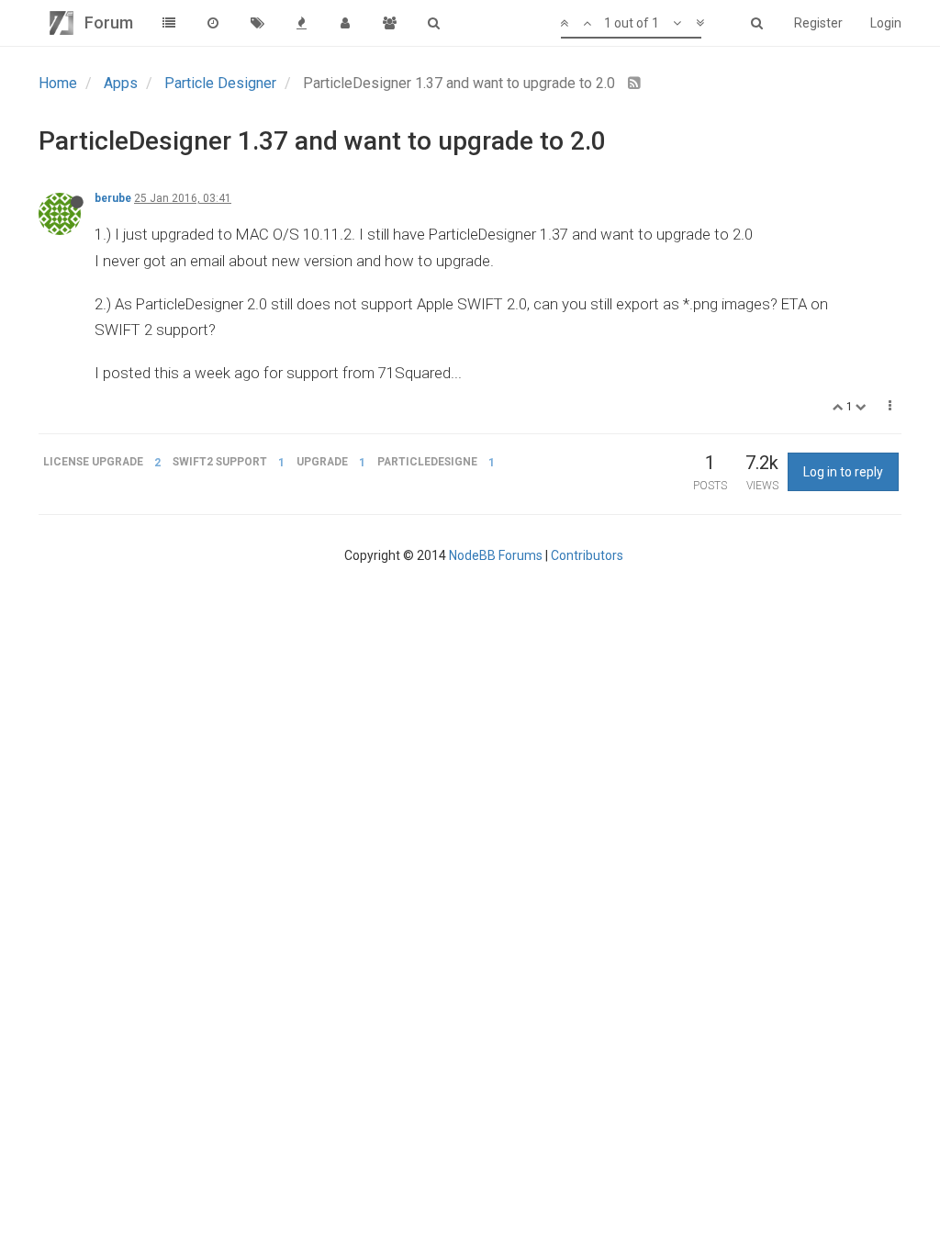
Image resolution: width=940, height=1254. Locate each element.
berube (113, 198)
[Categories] (169, 23)
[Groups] (389, 23)
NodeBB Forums (496, 555)
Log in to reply (843, 472)
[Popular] (301, 23)
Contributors (587, 555)
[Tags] (257, 23)
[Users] (345, 23)
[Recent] (213, 23)
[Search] (433, 23)
